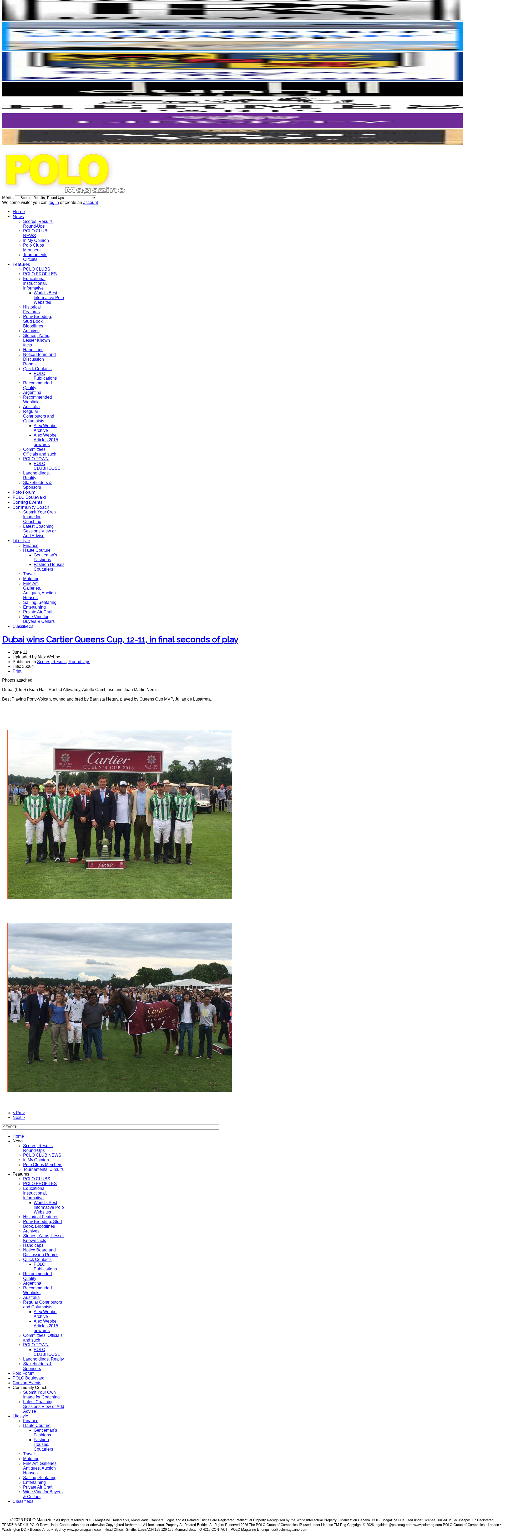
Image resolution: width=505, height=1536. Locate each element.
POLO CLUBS (36, 269)
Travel (29, 574)
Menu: (8, 197)
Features (21, 264)
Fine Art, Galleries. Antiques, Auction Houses (39, 590)
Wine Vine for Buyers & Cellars (39, 619)
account (90, 202)
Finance (30, 545)
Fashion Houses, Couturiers (49, 566)
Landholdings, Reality (43, 1359)
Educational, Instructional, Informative (35, 283)
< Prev (19, 1113)
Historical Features (32, 309)
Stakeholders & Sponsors (37, 485)
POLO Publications (45, 375)
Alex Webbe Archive (45, 428)
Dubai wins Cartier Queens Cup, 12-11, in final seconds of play (120, 639)
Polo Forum (24, 492)
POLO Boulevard (29, 497)
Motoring (31, 578)
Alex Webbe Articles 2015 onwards (46, 440)
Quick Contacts (37, 368)
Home (19, 211)
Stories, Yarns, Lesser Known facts (36, 340)
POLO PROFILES (40, 274)
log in (54, 202)
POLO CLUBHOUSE (47, 466)
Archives (31, 331)
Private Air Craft (37, 612)
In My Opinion (36, 240)
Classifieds (23, 626)
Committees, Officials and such (39, 451)
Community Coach (31, 507)
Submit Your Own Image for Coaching (39, 517)
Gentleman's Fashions (45, 557)
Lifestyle (21, 540)
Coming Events (28, 502)
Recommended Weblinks (37, 399)
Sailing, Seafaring (40, 602)
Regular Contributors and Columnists (38, 416)
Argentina (32, 392)
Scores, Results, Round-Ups (38, 223)
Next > (19, 1117)
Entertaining (34, 607)
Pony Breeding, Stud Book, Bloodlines (37, 321)
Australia (31, 406)
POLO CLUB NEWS (35, 233)
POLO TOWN (36, 459)
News (18, 216)
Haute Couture (36, 550)
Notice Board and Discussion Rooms (39, 359)
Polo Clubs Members (33, 247)
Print (17, 671)
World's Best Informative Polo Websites (49, 298)
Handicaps (33, 350)
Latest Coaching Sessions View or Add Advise (39, 531)
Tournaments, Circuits (35, 257)
